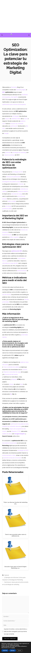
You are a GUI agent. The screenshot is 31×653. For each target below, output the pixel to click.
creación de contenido (16, 123)
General (6, 575)
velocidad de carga (16, 194)
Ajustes (19, 650)
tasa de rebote (6, 294)
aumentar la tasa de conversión (12, 457)
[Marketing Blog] (16, 35)
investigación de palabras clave (11, 181)
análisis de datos (7, 433)
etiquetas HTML (16, 431)
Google (6, 133)
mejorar (7, 118)
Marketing (14, 87)
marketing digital (20, 89)
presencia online (7, 208)
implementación (7, 234)
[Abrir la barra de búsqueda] (2, 35)
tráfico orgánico (14, 237)
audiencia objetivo (23, 191)
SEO (3, 92)
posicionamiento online (9, 455)
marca (26, 118)
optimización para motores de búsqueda (14, 104)
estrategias (15, 116)
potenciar (8, 152)
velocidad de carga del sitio (10, 263)
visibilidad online (15, 118)
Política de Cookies (14, 645)
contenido (21, 184)
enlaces (11, 384)
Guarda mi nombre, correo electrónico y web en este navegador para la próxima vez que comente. (15, 631)
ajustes (13, 647)
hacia (21, 384)
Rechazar (12, 650)
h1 (11, 394)
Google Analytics (19, 433)
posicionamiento (21, 270)
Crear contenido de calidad (11, 367)
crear (19, 258)
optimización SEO (16, 251)
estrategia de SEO (17, 172)
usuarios (24, 369)
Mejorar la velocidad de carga (12, 372)
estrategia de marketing (19, 152)
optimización (14, 126)
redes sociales (12, 201)
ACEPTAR (5, 650)
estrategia (8, 206)
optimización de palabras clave (19, 424)
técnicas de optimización (13, 176)
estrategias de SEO (22, 450)
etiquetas (14, 379)
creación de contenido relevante (11, 426)
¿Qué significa (14, 97)
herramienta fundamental (9, 443)
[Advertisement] (15, 16)
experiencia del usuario (11, 374)
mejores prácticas (9, 155)
